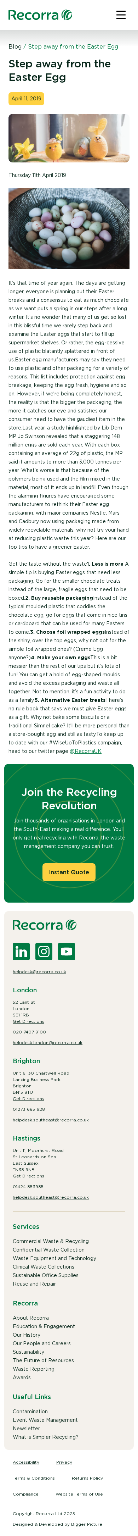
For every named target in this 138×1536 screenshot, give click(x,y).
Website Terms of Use (79, 1494)
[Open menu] (121, 14)
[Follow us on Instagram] (43, 951)
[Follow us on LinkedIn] (21, 951)
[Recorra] (40, 15)
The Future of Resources (43, 1360)
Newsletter (26, 1428)
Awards (22, 1377)
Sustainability (28, 1352)
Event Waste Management (45, 1420)
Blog (15, 46)
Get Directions (28, 1021)
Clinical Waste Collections (43, 1267)
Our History (26, 1335)
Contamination (30, 1411)
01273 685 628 (29, 1109)
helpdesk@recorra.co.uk (39, 971)
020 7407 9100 (29, 1032)
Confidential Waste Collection (49, 1250)
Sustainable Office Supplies (46, 1275)
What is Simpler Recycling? (46, 1437)
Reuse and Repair (34, 1284)
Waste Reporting (33, 1369)
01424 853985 (28, 1186)
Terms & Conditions (34, 1478)
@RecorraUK (86, 751)
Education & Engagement (44, 1326)
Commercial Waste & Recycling (51, 1241)
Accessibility (26, 1462)
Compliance (26, 1494)
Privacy (64, 1462)
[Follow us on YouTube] (66, 951)
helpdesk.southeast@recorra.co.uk (51, 1119)
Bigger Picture (86, 1524)
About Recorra (31, 1318)
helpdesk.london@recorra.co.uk (47, 1042)
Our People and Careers (42, 1343)
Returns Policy (87, 1478)
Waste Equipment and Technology (54, 1258)
